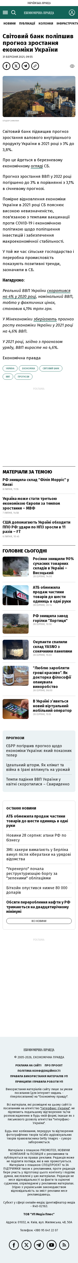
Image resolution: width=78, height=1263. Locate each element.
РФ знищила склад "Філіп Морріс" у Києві (36, 482)
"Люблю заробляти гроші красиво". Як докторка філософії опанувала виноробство (52, 677)
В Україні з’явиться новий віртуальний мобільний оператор (52, 706)
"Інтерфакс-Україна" (55, 1108)
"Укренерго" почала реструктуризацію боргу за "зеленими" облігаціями (31, 873)
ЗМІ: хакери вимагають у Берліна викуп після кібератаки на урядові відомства (38, 854)
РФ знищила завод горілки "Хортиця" (50, 618)
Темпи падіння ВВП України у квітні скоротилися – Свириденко (38, 781)
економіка (28, 368)
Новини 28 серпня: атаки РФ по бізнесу (36, 838)
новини (9, 23)
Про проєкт (54, 1065)
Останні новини (21, 808)
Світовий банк (51, 368)
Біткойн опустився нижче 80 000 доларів (36, 890)
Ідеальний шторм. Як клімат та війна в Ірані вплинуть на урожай (38, 767)
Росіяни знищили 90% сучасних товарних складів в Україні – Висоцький (53, 565)
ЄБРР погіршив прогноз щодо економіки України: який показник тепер (39, 751)
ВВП (8, 376)
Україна (10, 368)
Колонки (46, 23)
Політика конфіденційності (39, 1070)
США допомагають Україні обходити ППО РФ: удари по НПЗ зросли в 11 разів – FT (36, 527)
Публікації (27, 23)
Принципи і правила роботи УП (39, 1081)
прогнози (23, 376)
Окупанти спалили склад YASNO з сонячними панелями (52, 647)
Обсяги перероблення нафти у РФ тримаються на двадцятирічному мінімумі (38, 907)
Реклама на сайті (28, 1065)
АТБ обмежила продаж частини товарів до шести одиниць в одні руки (52, 594)
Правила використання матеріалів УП (39, 1076)
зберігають (45, 319)
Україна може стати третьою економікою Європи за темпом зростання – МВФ (31, 503)
